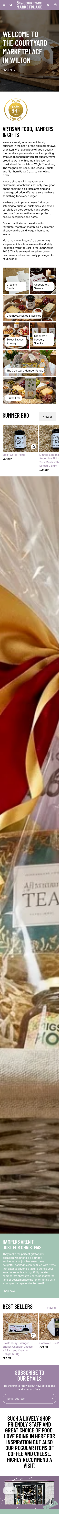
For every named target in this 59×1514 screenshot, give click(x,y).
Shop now (9, 1291)
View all (47, 416)
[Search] (10, 4)
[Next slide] (52, 448)
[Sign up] (51, 1398)
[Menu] (4, 5)
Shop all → (9, 70)
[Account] (47, 4)
